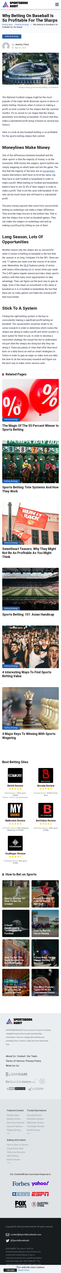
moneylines (49, 171)
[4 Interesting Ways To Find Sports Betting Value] (30, 647)
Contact (21, 1056)
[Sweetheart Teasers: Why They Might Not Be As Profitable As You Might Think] (30, 523)
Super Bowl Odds (15, 1148)
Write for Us (12, 1065)
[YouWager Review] (15, 849)
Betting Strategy (22, 25)
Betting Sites (7, 25)
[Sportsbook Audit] (15, 4)
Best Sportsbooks (16, 1122)
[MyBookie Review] (15, 817)
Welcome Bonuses (16, 1152)
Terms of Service (15, 1061)
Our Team (32, 1056)
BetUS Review (15, 785)
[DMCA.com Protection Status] (16, 1089)
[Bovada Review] (45, 782)
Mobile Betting (14, 1130)
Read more (23, 1270)
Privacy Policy (33, 1061)
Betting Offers (14, 1119)
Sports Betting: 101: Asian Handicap (28, 614)
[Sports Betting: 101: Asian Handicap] (30, 589)
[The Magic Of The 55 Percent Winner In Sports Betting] (30, 400)
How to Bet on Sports (17, 1144)
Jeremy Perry (22, 44)
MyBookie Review (15, 820)
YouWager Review (15, 853)
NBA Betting (13, 1156)
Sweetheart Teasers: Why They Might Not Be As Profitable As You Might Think (29, 553)
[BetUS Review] (15, 782)
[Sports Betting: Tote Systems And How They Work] (30, 462)
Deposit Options (15, 1126)
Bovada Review (45, 785)
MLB (26, 265)
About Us (11, 1056)
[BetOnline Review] (45, 817)
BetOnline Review (46, 820)
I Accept (10, 1270)
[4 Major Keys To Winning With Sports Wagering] (30, 708)
